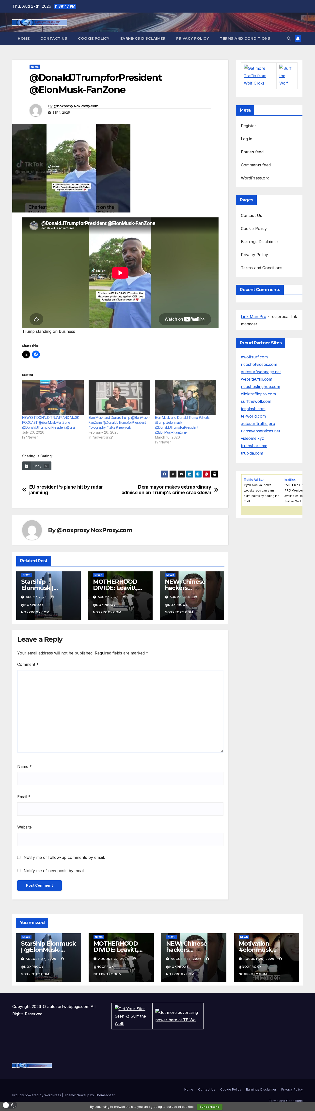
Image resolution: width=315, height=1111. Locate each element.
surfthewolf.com (256, 401)
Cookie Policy (94, 38)
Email (24, 796)
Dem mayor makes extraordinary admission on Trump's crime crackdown (166, 489)
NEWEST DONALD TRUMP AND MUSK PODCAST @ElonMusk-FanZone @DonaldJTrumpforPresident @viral (50, 422)
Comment (28, 664)
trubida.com (252, 453)
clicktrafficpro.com (258, 393)
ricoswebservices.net (260, 430)
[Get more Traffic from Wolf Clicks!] (259, 75)
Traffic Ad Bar (254, 479)
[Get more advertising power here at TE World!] (178, 1015)
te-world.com (253, 416)
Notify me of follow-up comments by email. (64, 857)
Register (248, 125)
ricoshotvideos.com (259, 364)
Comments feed (256, 164)
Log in (246, 138)
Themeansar (104, 1095)
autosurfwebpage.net (261, 371)
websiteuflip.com (256, 379)
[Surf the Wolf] (287, 75)
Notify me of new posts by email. (54, 870)
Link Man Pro (253, 316)
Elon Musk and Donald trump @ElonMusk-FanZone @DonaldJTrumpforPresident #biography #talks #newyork (119, 422)
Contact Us (53, 38)
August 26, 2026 (259, 959)
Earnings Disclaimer (143, 38)
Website (24, 827)
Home (24, 38)
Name (24, 766)
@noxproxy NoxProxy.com (76, 106)
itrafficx (290, 479)
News (35, 66)
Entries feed (252, 151)
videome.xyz (252, 438)
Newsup (83, 1095)
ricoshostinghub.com (260, 386)
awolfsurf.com (254, 356)
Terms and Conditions (245, 38)
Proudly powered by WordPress (37, 1095)
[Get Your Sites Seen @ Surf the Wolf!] (132, 1015)
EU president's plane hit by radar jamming (66, 489)
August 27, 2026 (41, 959)
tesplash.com (253, 408)
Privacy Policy (192, 38)
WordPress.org (255, 178)
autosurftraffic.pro (258, 423)
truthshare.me (254, 445)
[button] (289, 38)
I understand (210, 1107)
